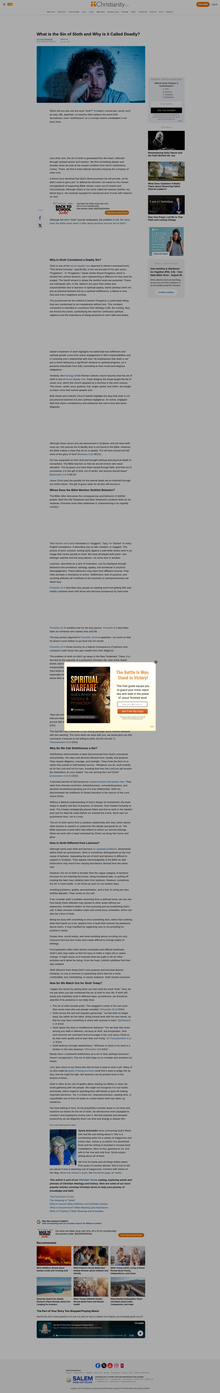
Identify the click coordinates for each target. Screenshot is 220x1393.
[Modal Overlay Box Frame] (110, 696)
